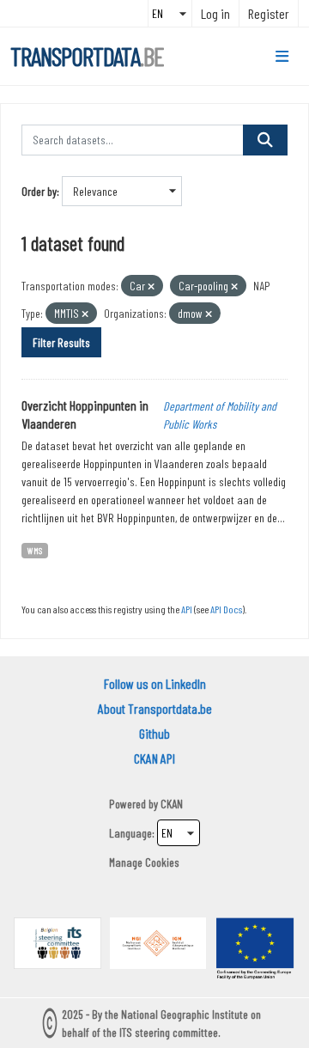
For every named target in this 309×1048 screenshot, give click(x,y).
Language (130, 833)
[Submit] (265, 140)
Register (268, 13)
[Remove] (151, 286)
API (186, 609)
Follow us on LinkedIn (155, 683)
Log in (215, 13)
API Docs (226, 609)
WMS (34, 550)
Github (154, 733)
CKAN (172, 803)
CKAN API (154, 758)
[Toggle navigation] (282, 57)
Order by (39, 191)
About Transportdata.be (155, 708)
